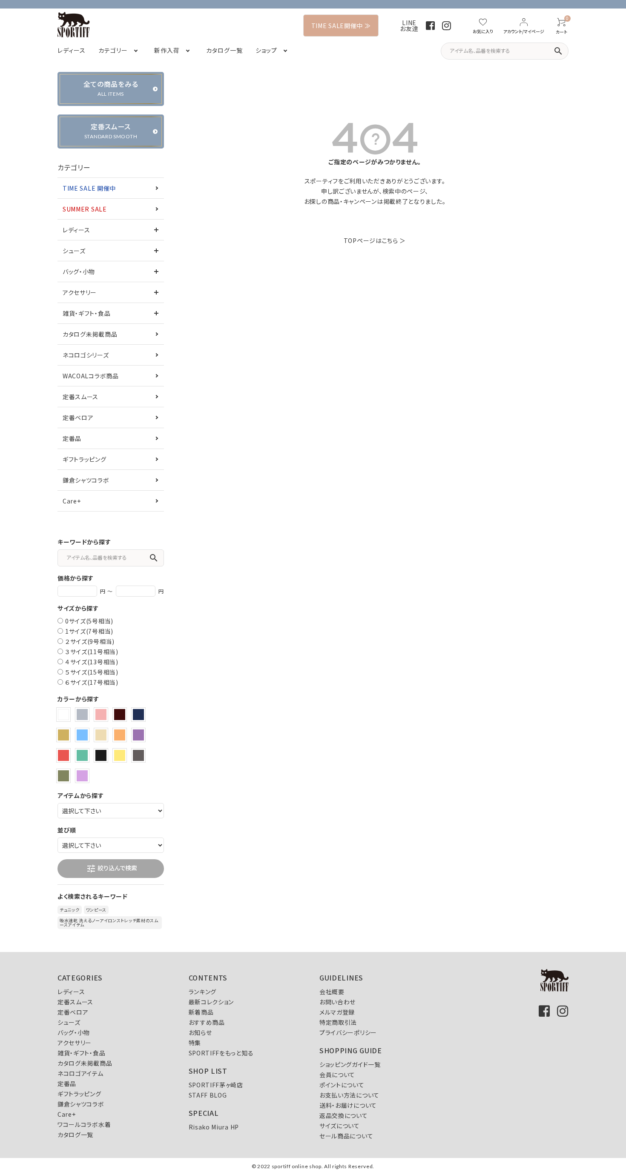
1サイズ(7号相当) (89, 631)
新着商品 (201, 1012)
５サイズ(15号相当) (91, 672)
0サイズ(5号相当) (89, 621)
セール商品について (346, 1136)
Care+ (72, 501)
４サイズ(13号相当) (91, 662)
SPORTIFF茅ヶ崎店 (216, 1085)
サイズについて (339, 1125)
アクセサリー (80, 292)
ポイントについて (342, 1085)
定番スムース (80, 396)
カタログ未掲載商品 (90, 334)
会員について (337, 1074)
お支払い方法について (349, 1095)
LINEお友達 (409, 25)
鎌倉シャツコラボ (86, 480)
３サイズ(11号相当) (91, 651)
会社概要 (332, 991)
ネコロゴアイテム (80, 1073)
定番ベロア (78, 417)
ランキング (203, 991)
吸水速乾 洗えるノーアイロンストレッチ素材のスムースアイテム (109, 922)
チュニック (70, 909)
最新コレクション (211, 1002)
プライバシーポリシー (348, 1032)
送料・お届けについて (348, 1105)
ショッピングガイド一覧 (350, 1064)
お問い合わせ (337, 1002)
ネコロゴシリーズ (86, 355)
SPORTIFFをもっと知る (221, 1053)
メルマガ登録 (337, 1012)
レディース (76, 230)
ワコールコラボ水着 (84, 1124)
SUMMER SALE (85, 209)
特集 (195, 1042)
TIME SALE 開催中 (89, 188)
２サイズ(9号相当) (90, 641)
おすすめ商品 (207, 1022)
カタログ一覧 (75, 1134)
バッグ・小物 (79, 271)
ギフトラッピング (84, 459)
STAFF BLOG (208, 1095)
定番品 (72, 438)
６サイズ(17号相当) (91, 682)
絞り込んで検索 (111, 868)
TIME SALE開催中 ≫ (341, 25)
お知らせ (200, 1032)
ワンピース (96, 909)
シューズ (74, 250)
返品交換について (343, 1115)
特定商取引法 (338, 1022)
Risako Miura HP (214, 1127)
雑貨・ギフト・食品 (86, 313)
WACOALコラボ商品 (91, 376)
